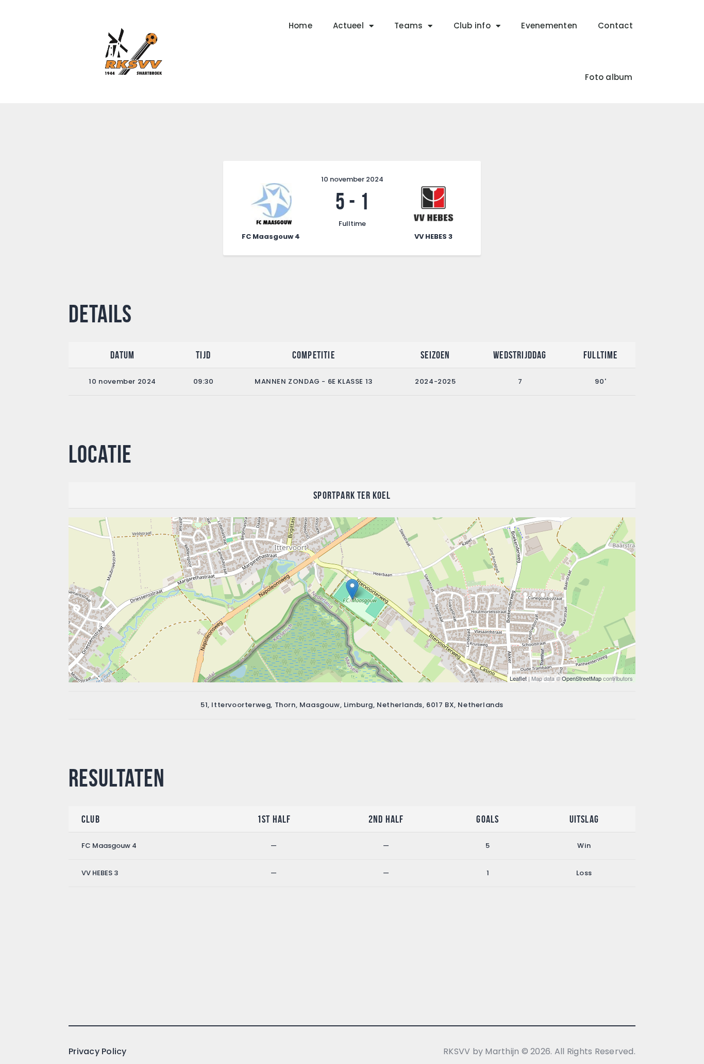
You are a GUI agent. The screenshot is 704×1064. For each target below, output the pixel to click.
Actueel (348, 25)
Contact (615, 25)
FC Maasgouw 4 (109, 845)
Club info (472, 25)
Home (300, 25)
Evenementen (549, 25)
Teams (408, 25)
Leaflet (518, 678)
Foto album (609, 77)
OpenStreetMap (581, 678)
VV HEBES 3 (99, 873)
